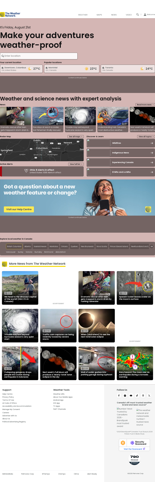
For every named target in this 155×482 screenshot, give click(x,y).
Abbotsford (60, 252)
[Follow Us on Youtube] (131, 396)
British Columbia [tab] (14, 246)
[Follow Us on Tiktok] (137, 396)
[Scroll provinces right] (152, 246)
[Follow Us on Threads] (143, 396)
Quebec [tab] (74, 246)
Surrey (20, 252)
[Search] (137, 14)
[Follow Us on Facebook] (119, 396)
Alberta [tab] (27, 246)
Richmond (48, 252)
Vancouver (11, 252)
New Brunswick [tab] (87, 246)
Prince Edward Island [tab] (119, 246)
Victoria (29, 252)
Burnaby (38, 252)
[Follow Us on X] (149, 396)
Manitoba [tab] (54, 246)
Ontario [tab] (64, 246)
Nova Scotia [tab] (102, 246)
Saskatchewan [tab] (40, 246)
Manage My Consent (11, 409)
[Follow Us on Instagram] (125, 396)
